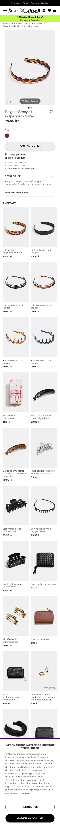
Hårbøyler (37, 23)
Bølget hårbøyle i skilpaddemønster (22, 26)
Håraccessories (20, 23)
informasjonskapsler (19, 793)
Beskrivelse (13, 176)
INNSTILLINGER (30, 806)
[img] (29, 108)
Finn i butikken (17, 157)
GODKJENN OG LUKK (30, 818)
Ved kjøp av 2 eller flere (30, 20)
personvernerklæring (16, 789)
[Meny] (5, 10)
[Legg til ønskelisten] (51, 112)
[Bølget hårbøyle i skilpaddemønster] (7, 136)
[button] (45, 10)
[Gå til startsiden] (30, 10)
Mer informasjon (16, 192)
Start (5, 23)
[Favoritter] (50, 10)
